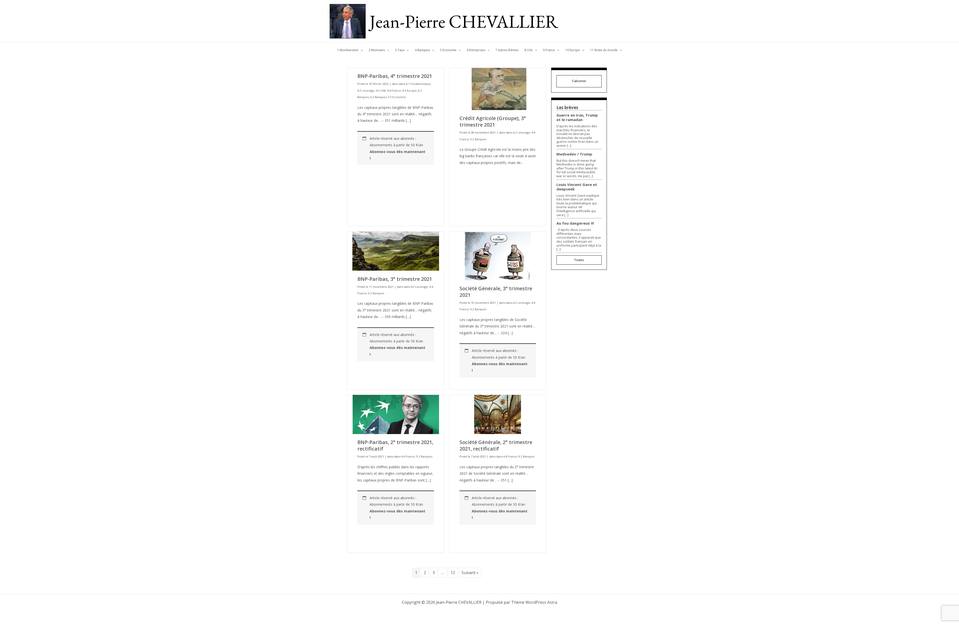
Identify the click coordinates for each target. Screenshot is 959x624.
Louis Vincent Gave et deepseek (576, 186)
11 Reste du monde (604, 50)
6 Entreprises (476, 50)
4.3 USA (381, 90)
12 (453, 572)
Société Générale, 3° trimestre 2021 (496, 291)
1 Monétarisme (347, 50)
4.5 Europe (409, 90)
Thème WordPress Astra (534, 602)
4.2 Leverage (365, 90)
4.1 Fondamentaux (418, 84)
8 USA (528, 50)
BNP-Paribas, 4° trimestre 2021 (394, 76)
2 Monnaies (377, 50)
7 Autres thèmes (506, 50)
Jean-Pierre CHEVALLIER (464, 21)
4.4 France (394, 90)
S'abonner (579, 81)
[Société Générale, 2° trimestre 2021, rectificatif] (498, 414)
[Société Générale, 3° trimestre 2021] (498, 255)
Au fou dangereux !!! (575, 223)
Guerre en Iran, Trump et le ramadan (577, 117)
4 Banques (422, 50)
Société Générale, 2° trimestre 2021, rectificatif (496, 445)
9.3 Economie (397, 97)
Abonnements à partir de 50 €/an (397, 151)
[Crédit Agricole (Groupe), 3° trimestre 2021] (498, 88)
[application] (360, 50)
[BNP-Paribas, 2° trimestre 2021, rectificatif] (395, 414)
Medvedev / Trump (574, 154)
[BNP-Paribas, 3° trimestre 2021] (395, 250)
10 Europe (572, 50)
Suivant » (470, 572)
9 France (549, 50)
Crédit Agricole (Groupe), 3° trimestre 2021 (493, 121)
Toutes (579, 260)
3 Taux (399, 50)
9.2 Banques (378, 97)
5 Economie (448, 50)
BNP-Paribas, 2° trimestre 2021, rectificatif (395, 445)
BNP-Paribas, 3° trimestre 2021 (394, 279)
